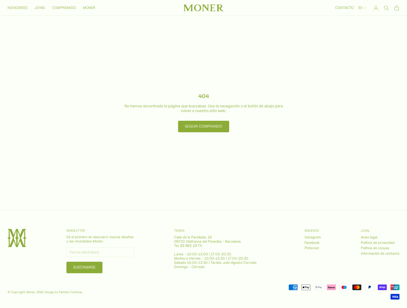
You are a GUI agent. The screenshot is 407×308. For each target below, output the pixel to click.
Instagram (313, 237)
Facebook (312, 243)
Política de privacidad (378, 243)
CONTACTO (344, 8)
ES (360, 8)
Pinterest (312, 248)
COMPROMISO (64, 8)
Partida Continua (70, 292)
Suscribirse (84, 267)
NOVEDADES (18, 8)
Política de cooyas (375, 248)
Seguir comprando (203, 126)
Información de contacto (380, 253)
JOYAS (40, 8)
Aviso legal (369, 237)
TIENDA (179, 230)
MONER (89, 8)
